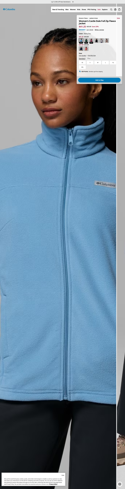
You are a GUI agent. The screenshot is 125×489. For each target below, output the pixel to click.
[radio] (81, 40)
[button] (119, 484)
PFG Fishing (91, 9)
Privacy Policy (53, 484)
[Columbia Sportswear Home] (9, 9)
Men (67, 9)
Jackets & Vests (94, 18)
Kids (78, 9)
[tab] (82, 58)
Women (73, 9)
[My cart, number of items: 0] (119, 9)
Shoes (84, 9)
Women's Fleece (83, 18)
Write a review (99, 30)
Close (62, 475)
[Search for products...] (111, 9)
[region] (62, 246)
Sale (99, 9)
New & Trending (58, 9)
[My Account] (115, 9)
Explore (104, 9)
